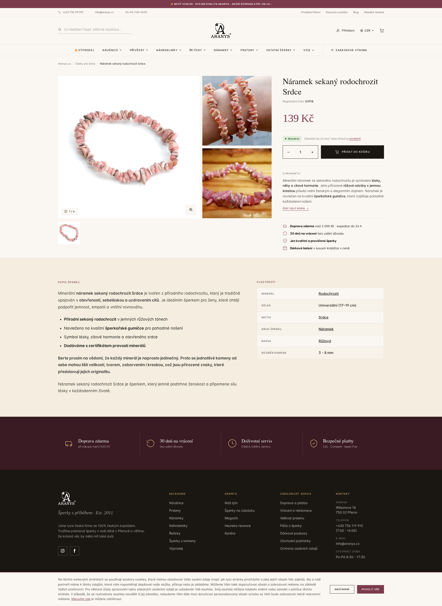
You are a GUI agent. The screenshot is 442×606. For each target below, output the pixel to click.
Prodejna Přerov (310, 12)
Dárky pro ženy (85, 63)
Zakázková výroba (351, 50)
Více (307, 50)
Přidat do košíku (356, 151)
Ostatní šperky (279, 50)
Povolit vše (370, 589)
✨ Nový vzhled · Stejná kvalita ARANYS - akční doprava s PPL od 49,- (221, 4)
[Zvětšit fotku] (191, 209)
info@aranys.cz (104, 12)
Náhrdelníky (167, 50)
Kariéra (230, 533)
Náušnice (110, 50)
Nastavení (342, 589)
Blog (356, 12)
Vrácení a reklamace (296, 510)
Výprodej (176, 548)
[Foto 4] (69, 233)
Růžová (325, 341)
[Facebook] (74, 550)
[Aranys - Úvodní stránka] (221, 30)
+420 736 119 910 (73, 12)
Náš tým (231, 503)
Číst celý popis (294, 208)
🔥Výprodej (84, 50)
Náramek (326, 329)
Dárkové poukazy (293, 533)
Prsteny (247, 50)
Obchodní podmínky (295, 541)
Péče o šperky (291, 526)
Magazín (231, 518)
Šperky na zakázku (240, 510)
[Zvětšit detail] (237, 111)
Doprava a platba (337, 12)
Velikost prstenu (292, 518)
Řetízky (195, 50)
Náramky (221, 50)
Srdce (324, 317)
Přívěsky (137, 50)
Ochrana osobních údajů (298, 548)
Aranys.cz (64, 63)
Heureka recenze (374, 12)
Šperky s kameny (182, 541)
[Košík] (381, 30)
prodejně (355, 138)
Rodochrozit (329, 293)
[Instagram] (62, 550)
